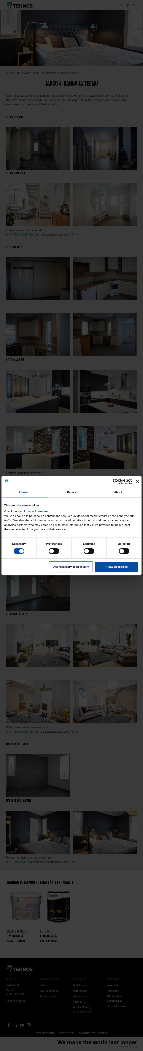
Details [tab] (71, 492)
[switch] (54, 551)
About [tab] (118, 492)
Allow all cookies (117, 566)
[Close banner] (137, 481)
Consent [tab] (24, 492)
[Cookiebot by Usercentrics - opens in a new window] (115, 481)
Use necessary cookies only (71, 566)
